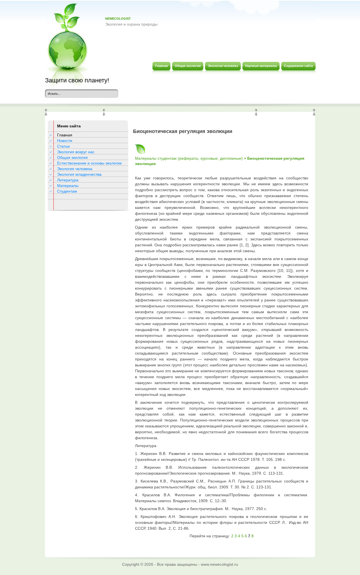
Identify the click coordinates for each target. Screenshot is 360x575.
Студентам (67, 191)
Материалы (67, 185)
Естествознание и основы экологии (89, 163)
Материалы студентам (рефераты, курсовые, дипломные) (189, 158)
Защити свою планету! (77, 80)
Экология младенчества (79, 174)
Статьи (63, 146)
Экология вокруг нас (75, 152)
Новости (64, 140)
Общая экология (72, 157)
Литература (67, 180)
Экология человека (74, 168)
